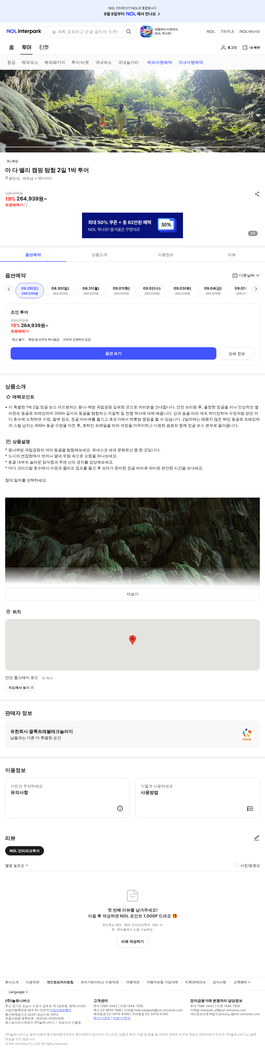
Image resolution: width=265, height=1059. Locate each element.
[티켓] (44, 47)
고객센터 (240, 982)
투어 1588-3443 (105, 1006)
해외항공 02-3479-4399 (111, 1014)
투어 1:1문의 (102, 1018)
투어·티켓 (80, 62)
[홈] (11, 47)
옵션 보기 (113, 353)
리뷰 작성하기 (132, 941)
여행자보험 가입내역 (162, 982)
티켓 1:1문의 (121, 1018)
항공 (11, 62)
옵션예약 (33, 254)
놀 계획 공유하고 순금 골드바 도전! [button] (84, 31)
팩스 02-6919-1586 (107, 1010)
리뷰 (232, 254)
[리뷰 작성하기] (257, 838)
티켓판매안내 (195, 982)
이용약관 (32, 982)
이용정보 (165, 254)
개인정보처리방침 (60, 982)
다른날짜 (247, 275)
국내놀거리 (128, 62)
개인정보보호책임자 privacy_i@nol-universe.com (225, 1014)
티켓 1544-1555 (131, 1006)
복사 (49, 678)
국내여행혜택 (190, 62)
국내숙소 (103, 62)
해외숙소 (30, 62)
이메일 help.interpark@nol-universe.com (153, 1010)
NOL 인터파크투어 (25, 850)
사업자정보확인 (60, 1010)
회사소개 (12, 982)
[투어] (26, 47)
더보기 (132, 594)
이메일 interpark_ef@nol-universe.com (218, 1010)
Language (17, 992)
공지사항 (219, 982)
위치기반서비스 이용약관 (100, 982)
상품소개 (99, 254)
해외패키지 (55, 62)
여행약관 (132, 982)
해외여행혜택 (159, 62)
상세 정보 (237, 353)
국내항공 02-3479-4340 (150, 1014)
